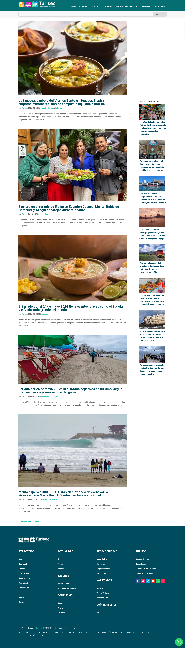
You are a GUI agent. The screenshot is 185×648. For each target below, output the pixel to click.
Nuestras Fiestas (103, 598)
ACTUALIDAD (83, 6)
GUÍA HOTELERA (160, 6)
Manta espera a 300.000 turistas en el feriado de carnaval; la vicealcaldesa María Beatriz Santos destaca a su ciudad (63, 493)
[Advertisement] (152, 59)
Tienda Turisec (103, 593)
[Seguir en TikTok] (163, 581)
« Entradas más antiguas (28, 522)
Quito (20, 559)
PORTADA (73, 6)
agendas (44, 214)
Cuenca (21, 569)
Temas (60, 564)
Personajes (101, 573)
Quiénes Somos (142, 559)
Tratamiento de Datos (144, 573)
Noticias (54, 397)
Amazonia (22, 597)
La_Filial (39, 628)
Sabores (58, 108)
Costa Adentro (24, 578)
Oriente (61, 608)
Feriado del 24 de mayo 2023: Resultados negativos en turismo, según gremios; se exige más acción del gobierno (70, 390)
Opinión (61, 569)
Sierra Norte (23, 588)
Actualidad (45, 397)
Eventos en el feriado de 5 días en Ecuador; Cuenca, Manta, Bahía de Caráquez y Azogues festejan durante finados (68, 208)
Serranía (61, 613)
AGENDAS (119, 6)
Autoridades (102, 559)
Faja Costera (23, 573)
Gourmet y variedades (67, 588)
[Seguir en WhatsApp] (158, 581)
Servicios (100, 588)
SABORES (108, 6)
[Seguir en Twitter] (148, 581)
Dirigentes (101, 564)
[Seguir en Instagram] (143, 581)
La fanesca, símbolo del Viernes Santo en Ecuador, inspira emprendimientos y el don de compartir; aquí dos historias (61, 102)
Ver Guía (100, 613)
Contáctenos (141, 564)
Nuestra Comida (47, 108)
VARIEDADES (146, 6)
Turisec (25, 108)
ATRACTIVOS (96, 6)
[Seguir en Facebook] (138, 581)
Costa (60, 603)
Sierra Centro (24, 583)
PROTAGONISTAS (131, 6)
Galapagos (23, 602)
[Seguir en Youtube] (153, 581)
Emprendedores (103, 569)
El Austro (22, 592)
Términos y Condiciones (146, 569)
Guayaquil (22, 564)
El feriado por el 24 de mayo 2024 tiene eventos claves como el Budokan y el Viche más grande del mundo (71, 308)
